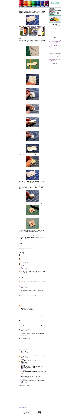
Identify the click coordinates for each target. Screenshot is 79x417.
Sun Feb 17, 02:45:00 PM (24, 382)
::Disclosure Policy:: (55, 63)
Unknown (22, 332)
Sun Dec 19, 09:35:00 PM (24, 352)
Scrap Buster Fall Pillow (42, 26)
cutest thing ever (56, 42)
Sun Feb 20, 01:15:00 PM (24, 368)
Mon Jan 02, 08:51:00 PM (24, 377)
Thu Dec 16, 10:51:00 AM (24, 326)
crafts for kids (52, 42)
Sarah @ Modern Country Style (25, 262)
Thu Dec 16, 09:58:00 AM (24, 312)
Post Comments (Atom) (25, 405)
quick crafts (56, 44)
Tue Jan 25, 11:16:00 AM (24, 363)
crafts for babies (57, 41)
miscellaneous (55, 43)
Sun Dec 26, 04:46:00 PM (24, 357)
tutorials (58, 45)
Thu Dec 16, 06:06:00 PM (24, 330)
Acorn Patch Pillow (29, 26)
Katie (21, 289)
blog (42, 325)
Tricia (21, 270)
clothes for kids (51, 41)
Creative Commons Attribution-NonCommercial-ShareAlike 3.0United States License (39, 415)
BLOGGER (29, 413)
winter (60, 45)
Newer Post (20, 404)
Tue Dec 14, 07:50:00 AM (24, 268)
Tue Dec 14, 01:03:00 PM (24, 287)
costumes (54, 41)
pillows (23, 12)
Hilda (22, 375)
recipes (60, 44)
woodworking (50, 46)
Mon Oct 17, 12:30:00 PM (24, 373)
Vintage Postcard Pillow (35, 26)
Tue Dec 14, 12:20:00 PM (24, 274)
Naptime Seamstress (23, 337)
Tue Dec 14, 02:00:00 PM (24, 292)
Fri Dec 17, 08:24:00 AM (24, 335)
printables (53, 44)
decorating (59, 42)
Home (32, 404)
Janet (21, 253)
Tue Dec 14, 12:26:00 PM (24, 278)
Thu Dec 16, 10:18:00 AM (24, 317)
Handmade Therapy (38, 235)
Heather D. (22, 370)
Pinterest (53, 39)
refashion (50, 45)
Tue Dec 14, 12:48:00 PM (24, 283)
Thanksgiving (50, 40)
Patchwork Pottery (35, 234)
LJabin (22, 359)
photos (49, 44)
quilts (58, 44)
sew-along (52, 45)
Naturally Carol (23, 257)
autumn (59, 40)
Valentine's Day (54, 40)
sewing (55, 45)
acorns (57, 40)
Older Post (44, 404)
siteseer (22, 354)
